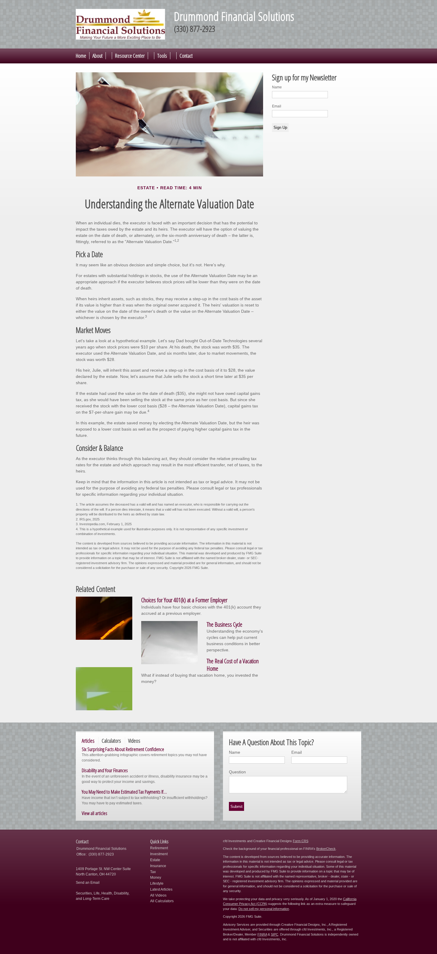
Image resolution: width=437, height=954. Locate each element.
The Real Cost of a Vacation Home (233, 665)
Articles (88, 740)
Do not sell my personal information (263, 909)
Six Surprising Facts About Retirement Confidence (123, 749)
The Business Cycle (224, 624)
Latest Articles (161, 889)
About (97, 55)
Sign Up (280, 127)
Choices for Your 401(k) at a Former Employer (184, 600)
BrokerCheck (326, 848)
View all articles (94, 813)
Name (277, 87)
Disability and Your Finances (105, 770)
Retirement (159, 848)
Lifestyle (157, 883)
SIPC (274, 934)
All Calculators (162, 901)
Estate (155, 860)
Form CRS (300, 841)
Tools (162, 55)
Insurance (158, 866)
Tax (153, 872)
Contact (186, 55)
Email (276, 106)
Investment (159, 854)
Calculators (111, 740)
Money (155, 877)
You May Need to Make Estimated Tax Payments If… (124, 791)
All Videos (158, 895)
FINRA (262, 934)
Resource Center (130, 55)
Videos (134, 740)
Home (81, 55)
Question (237, 772)
